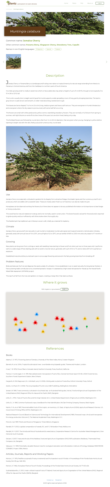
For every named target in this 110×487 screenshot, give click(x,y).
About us (90, 3)
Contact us (50, 480)
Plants (74, 3)
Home (66, 3)
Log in (100, 3)
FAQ (81, 3)
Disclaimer (58, 480)
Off (64, 289)
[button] (63, 331)
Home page (9, 9)
